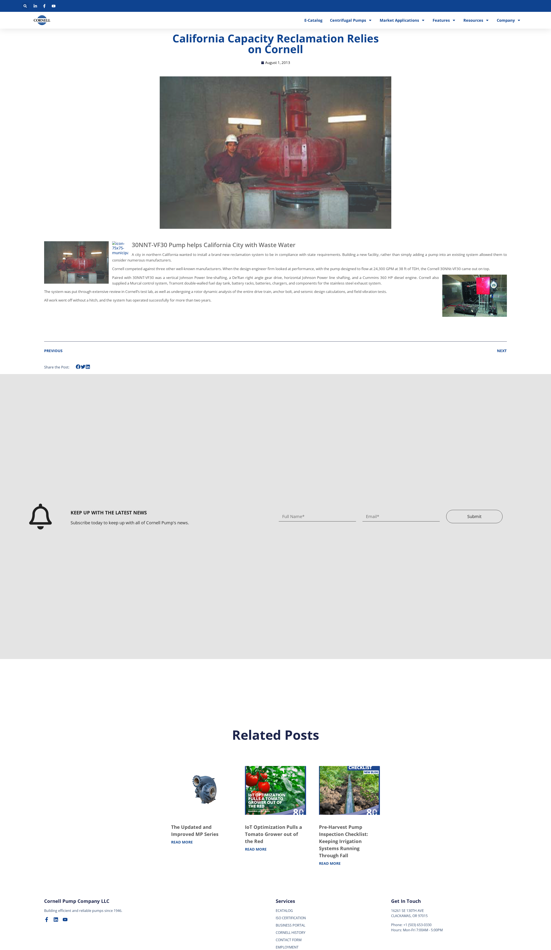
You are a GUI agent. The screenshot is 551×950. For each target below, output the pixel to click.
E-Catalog (313, 20)
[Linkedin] (55, 919)
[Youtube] (65, 919)
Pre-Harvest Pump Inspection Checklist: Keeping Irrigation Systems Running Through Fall (343, 841)
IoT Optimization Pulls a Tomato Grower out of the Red (273, 834)
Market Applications (399, 20)
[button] (25, 6)
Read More (182, 842)
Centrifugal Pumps (348, 20)
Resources (473, 20)
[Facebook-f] (46, 919)
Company (506, 20)
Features (441, 20)
